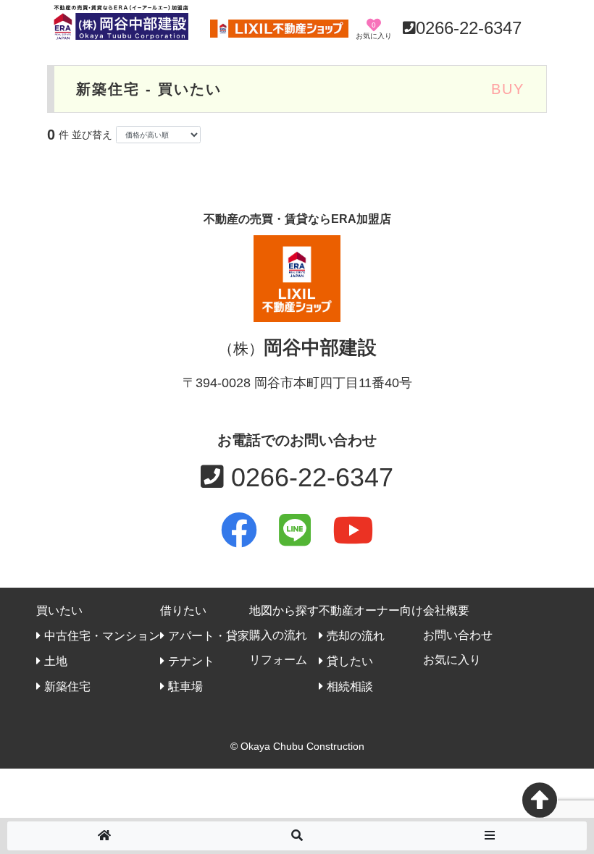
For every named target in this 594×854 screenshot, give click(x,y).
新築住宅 (67, 686)
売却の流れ (356, 636)
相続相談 (350, 686)
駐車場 (185, 686)
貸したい (350, 661)
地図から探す (284, 610)
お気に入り (452, 660)
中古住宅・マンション (102, 636)
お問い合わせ (458, 635)
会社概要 (446, 610)
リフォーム (278, 660)
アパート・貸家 (208, 636)
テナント (191, 661)
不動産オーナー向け (371, 610)
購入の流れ (278, 635)
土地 (55, 661)
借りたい (183, 610)
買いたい (59, 610)
